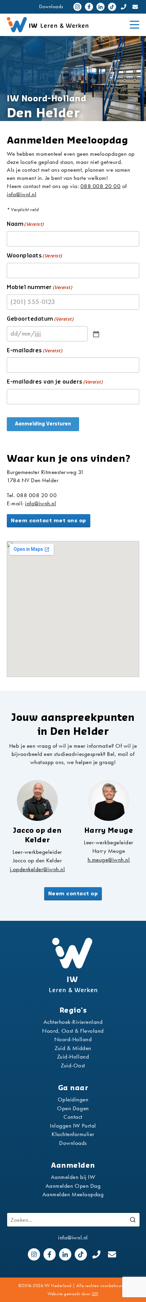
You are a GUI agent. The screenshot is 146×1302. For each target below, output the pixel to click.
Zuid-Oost (73, 1065)
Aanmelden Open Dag (73, 1185)
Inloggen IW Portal (73, 1125)
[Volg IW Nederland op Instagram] (77, 7)
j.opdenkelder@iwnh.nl (37, 869)
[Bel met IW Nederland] (124, 7)
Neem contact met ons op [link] (48, 520)
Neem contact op (73, 893)
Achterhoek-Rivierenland (73, 1021)
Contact (73, 1116)
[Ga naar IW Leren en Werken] (65, 24)
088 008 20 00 (100, 186)
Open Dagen (73, 1108)
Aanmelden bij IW (73, 1176)
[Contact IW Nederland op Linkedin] (100, 7)
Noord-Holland (73, 1039)
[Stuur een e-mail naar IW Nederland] (135, 7)
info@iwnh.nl (40, 503)
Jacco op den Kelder (37, 860)
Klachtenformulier (73, 1134)
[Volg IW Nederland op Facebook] (89, 7)
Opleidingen (73, 1099)
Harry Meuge (108, 850)
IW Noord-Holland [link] (46, 99)
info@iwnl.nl (21, 194)
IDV (95, 1293)
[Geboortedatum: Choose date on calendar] (95, 333)
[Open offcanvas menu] (134, 25)
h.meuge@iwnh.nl (109, 859)
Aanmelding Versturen (43, 424)
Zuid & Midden (73, 1048)
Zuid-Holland (73, 1056)
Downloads (51, 6)
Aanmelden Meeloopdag (73, 1194)
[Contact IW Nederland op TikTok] (112, 7)
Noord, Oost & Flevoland (73, 1030)
